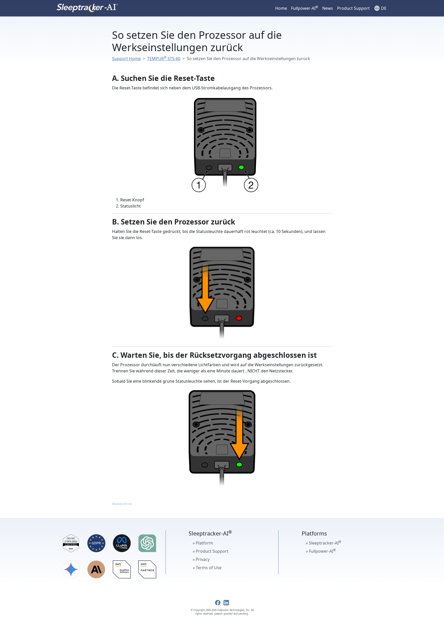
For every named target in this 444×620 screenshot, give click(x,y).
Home (281, 8)
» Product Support (210, 551)
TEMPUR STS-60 (163, 58)
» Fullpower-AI (321, 551)
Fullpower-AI (304, 8)
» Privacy (201, 559)
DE (380, 8)
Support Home (126, 58)
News (327, 8)
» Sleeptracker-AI (323, 543)
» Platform (203, 543)
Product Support (353, 8)
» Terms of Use (207, 567)
